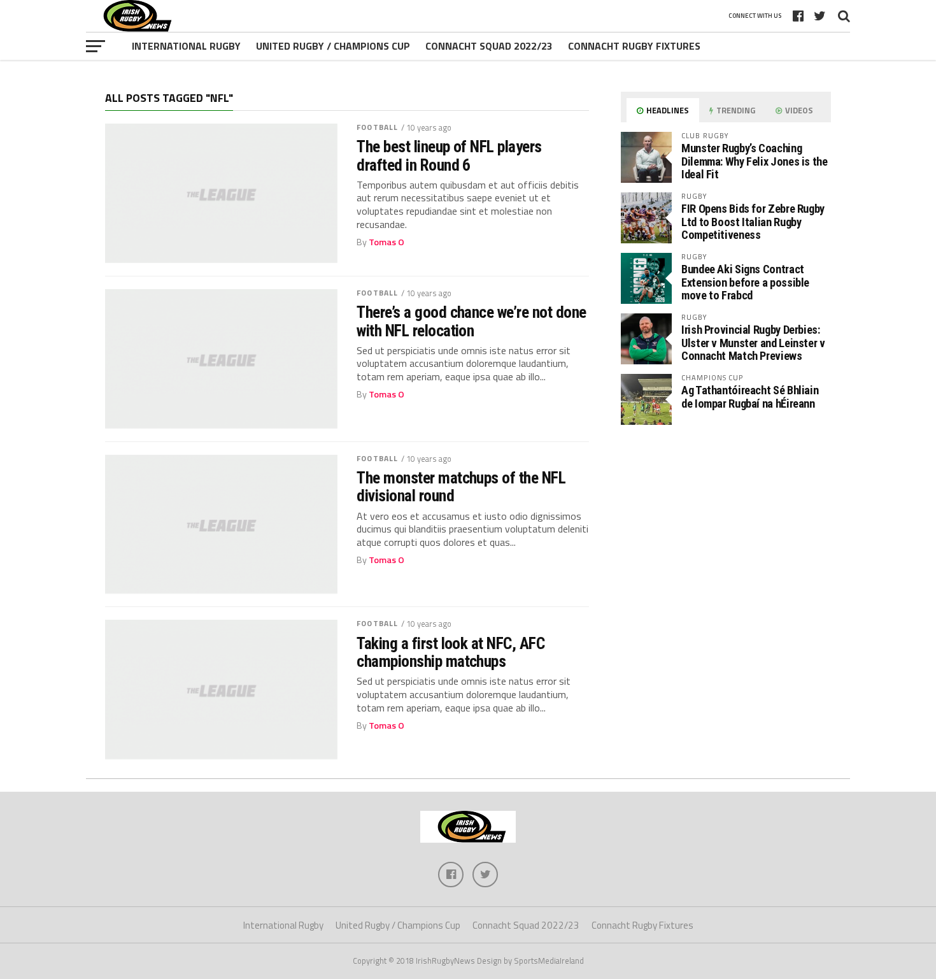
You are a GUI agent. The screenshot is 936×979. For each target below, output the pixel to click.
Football (377, 127)
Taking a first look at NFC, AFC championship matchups (450, 652)
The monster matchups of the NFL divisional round (461, 486)
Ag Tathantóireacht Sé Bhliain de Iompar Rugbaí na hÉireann (749, 396)
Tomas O (386, 242)
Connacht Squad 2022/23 (489, 46)
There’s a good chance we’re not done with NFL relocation (471, 321)
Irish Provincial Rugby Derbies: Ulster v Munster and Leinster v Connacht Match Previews (753, 342)
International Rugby (186, 46)
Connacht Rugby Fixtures (634, 46)
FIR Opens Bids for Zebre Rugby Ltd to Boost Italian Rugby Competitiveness (753, 221)
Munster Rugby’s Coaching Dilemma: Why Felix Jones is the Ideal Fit (754, 160)
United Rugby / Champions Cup (333, 46)
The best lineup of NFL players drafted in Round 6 (449, 155)
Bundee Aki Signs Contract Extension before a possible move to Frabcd (745, 281)
